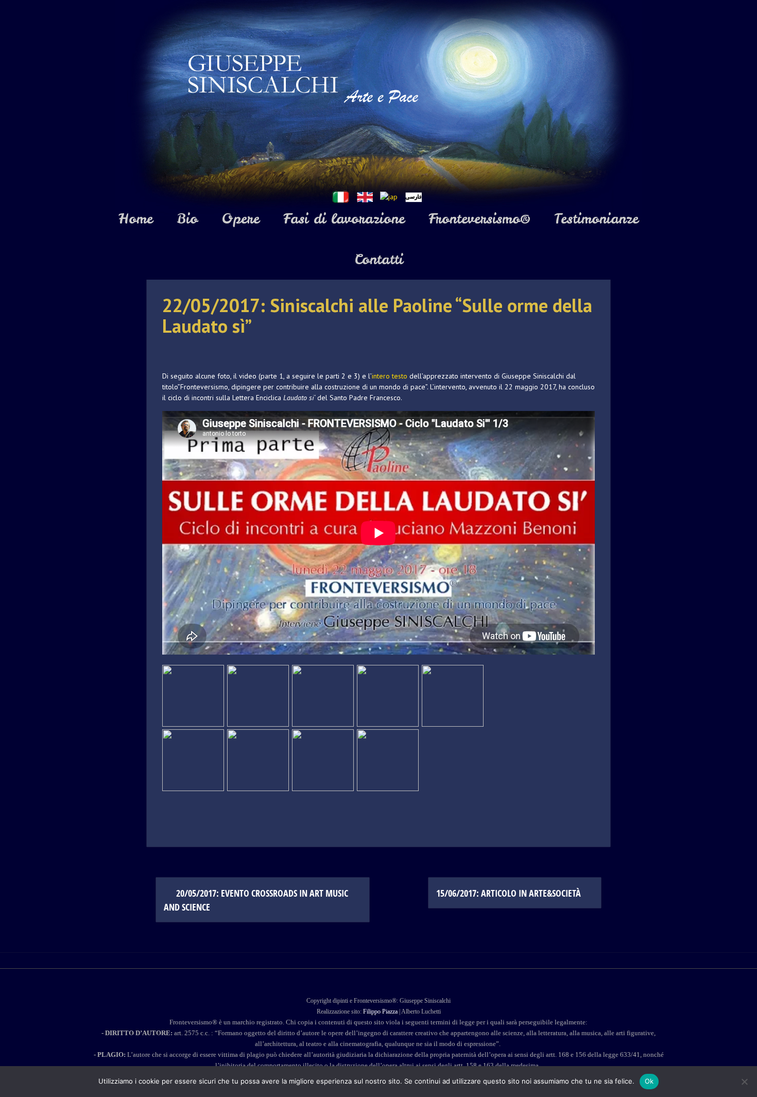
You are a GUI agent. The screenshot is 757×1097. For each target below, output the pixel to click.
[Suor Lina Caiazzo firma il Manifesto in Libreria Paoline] (258, 696)
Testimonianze (596, 219)
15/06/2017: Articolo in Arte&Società (509, 893)
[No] (744, 1081)
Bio (187, 219)
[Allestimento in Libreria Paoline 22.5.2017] (453, 696)
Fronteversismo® (479, 219)
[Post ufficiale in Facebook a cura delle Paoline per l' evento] (323, 760)
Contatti (378, 259)
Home (135, 219)
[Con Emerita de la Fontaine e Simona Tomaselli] (388, 760)
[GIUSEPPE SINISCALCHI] (378, 107)
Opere (240, 219)
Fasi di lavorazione (344, 219)
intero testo (389, 376)
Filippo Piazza (380, 1011)
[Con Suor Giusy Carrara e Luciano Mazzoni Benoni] (193, 760)
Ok (649, 1081)
